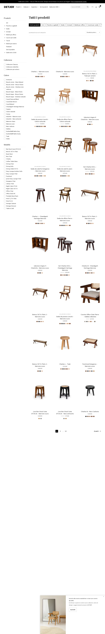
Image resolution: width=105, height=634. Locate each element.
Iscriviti (72, 610)
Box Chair (9, 156)
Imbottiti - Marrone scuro (13, 116)
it (92, 7)
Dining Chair (10, 164)
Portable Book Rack (12, 196)
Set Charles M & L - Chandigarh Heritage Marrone (65, 268)
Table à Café (10, 208)
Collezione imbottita (12, 67)
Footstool (9, 176)
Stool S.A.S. (9, 201)
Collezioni (25, 7)
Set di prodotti (44, 7)
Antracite (9, 79)
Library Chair (10, 183)
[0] (99, 7)
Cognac (8, 109)
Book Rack (9, 154)
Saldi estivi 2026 (53, 7)
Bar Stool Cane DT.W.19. (13, 149)
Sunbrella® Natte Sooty (13, 134)
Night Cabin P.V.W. (11, 186)
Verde (8, 139)
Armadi (8, 32)
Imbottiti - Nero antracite (13, 119)
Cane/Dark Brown (11, 101)
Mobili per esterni (11, 43)
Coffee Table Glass (12, 161)
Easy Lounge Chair (11, 174)
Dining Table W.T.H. (12, 169)
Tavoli (8, 40)
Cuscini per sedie (11, 37)
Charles (8, 159)
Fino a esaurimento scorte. (79, 1)
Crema (8, 114)
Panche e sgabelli (11, 26)
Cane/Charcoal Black (12, 99)
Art (7, 23)
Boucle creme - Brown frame (14, 84)
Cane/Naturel (10, 104)
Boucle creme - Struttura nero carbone (15, 88)
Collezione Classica (12, 64)
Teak (7, 136)
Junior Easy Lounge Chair (13, 179)
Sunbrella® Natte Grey (13, 131)
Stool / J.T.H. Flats (11, 198)
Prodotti (18, 7)
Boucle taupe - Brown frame (14, 94)
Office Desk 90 (10, 193)
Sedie (8, 29)
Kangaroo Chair (10, 181)
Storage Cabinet (11, 203)
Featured (8, 46)
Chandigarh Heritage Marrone (15, 106)
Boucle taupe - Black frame (14, 92)
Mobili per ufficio (11, 35)
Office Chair (9, 191)
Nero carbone (10, 126)
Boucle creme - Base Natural (14, 82)
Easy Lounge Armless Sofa (14, 171)
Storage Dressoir (11, 206)
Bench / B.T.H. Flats (12, 151)
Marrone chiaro (10, 121)
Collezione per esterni (12, 69)
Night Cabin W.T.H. (12, 188)
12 (66, 431)
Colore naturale (10, 111)
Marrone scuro (10, 124)
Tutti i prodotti (34, 25)
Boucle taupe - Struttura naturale (16, 97)
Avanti (96, 431)
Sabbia (8, 129)
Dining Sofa (9, 166)
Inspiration (34, 7)
